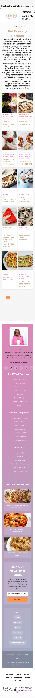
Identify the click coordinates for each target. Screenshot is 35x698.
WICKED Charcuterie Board (8, 124)
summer (27, 194)
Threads (26, 674)
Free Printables (20, 436)
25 (22, 297)
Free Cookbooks (20, 440)
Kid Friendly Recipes (25, 116)
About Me (20, 453)
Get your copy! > (17, 7)
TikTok (18, 674)
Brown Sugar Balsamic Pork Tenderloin (17, 507)
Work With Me (20, 460)
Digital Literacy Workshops (20, 464)
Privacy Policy (10, 654)
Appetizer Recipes (20, 390)
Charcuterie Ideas (20, 433)
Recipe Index (20, 475)
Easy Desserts (20, 429)
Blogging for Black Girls (20, 468)
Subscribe (17, 599)
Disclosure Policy (23, 654)
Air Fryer (22, 114)
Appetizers (6, 114)
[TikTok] (11, 368)
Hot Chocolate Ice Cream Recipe (9, 200)
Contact (20, 457)
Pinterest (8, 678)
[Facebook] (6, 368)
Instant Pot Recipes (20, 425)
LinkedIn (27, 678)
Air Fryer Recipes (20, 422)
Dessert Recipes (20, 398)
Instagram (18, 678)
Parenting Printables (20, 401)
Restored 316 (24, 691)
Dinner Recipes (20, 387)
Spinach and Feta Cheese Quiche (24, 284)
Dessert (28, 114)
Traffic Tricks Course (20, 471)
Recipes (5, 118)
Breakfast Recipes (25, 152)
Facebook (10, 674)
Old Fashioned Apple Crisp (17, 554)
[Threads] (16, 368)
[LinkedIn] (32, 368)
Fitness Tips (20, 405)
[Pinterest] (21, 368)
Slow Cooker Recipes (20, 418)
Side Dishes (20, 394)
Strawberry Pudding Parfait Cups (8, 162)
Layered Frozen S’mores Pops (25, 200)
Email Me (17, 681)
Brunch (21, 274)
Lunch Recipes (20, 383)
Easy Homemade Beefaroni (17, 530)
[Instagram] (26, 368)
